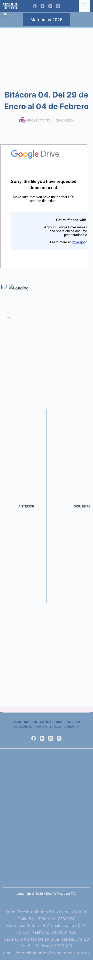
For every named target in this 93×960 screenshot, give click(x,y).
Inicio (17, 721)
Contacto (71, 726)
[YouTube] (42, 6)
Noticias (30, 721)
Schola (55, 726)
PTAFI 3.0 (41, 726)
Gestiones (72, 721)
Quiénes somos (51, 721)
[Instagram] (50, 6)
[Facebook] (35, 6)
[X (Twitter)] (58, 6)
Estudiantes (23, 726)
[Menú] (84, 6)
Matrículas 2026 (46, 19)
